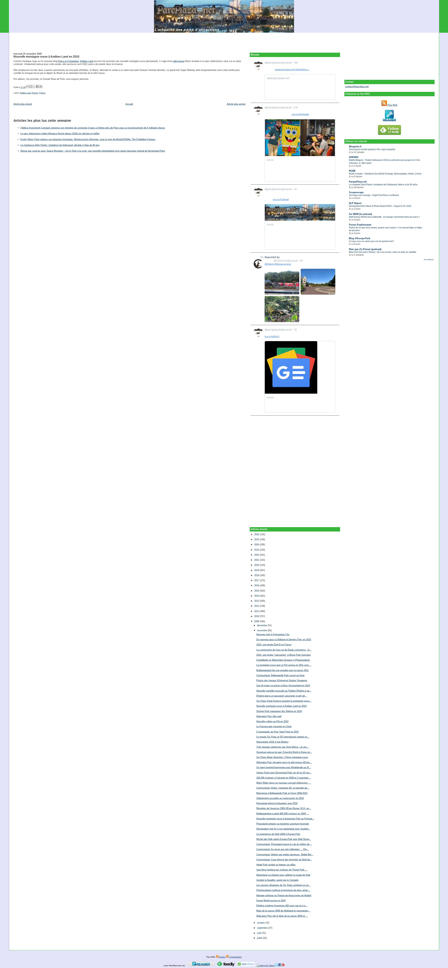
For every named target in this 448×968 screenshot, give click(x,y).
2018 (257, 575)
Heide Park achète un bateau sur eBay (276, 864)
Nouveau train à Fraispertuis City (273, 634)
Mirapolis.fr (355, 146)
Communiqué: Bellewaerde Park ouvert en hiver (280, 675)
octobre (261, 922)
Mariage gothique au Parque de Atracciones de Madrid (283, 895)
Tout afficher (429, 260)
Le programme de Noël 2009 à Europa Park (278, 834)
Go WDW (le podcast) (360, 214)
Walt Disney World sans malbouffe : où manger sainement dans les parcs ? (384, 217)
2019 (257, 570)
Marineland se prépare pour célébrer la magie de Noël (283, 875)
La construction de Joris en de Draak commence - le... (284, 650)
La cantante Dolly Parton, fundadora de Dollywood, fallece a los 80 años (383, 184)
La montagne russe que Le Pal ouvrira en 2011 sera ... (283, 665)
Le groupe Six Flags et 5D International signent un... (282, 736)
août (259, 933)
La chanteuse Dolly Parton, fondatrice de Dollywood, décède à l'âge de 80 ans (59, 145)
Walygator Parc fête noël (268, 716)
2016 (257, 585)
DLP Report (355, 203)
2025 (257, 539)
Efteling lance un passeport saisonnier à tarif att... (281, 696)
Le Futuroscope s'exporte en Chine (274, 726)
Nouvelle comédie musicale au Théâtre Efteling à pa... (283, 690)
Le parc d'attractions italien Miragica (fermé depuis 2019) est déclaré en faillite (59, 133)
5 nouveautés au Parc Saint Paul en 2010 (277, 731)
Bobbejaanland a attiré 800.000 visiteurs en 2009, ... (282, 813)
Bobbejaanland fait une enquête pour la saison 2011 (282, 670)
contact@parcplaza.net (357, 86)
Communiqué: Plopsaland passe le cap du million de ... (284, 844)
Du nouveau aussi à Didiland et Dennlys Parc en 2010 (283, 639)
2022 (257, 555)
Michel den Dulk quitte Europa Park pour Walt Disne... (283, 839)
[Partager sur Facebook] (37, 86)
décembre (262, 625)
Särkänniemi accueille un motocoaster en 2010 (280, 798)
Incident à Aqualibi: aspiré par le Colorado (277, 880)
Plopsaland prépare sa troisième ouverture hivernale (282, 823)
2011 (257, 611)
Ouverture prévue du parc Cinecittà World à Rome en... (284, 752)
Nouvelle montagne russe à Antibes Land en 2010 (46, 56)
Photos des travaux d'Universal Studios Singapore (281, 680)
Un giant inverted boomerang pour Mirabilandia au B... (283, 767)
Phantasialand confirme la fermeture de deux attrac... (283, 890)
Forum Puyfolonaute (360, 224)
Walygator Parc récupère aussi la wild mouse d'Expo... (284, 762)
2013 (257, 601)
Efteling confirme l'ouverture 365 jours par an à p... (281, 905)
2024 (257, 544)
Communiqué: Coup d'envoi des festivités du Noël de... (284, 859)
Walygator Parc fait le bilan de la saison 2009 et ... (282, 916)
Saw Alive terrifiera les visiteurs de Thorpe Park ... (281, 869)
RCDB (352, 171)
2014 (257, 595)
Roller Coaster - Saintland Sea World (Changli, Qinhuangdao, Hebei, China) (385, 174)
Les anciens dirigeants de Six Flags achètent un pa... (283, 885)
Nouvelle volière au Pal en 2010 (272, 721)
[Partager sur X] (34, 86)
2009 (257, 621)
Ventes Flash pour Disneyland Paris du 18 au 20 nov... (284, 772)
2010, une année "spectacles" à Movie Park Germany (283, 655)
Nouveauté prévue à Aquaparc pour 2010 (277, 803)
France (42, 93)
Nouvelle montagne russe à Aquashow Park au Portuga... (285, 818)
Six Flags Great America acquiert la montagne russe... (284, 701)
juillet (260, 938)
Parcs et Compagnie (68, 61)
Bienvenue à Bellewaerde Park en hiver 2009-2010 (281, 793)
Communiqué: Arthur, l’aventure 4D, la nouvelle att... (282, 788)
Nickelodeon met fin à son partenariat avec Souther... (283, 829)
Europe (35, 93)
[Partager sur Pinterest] (41, 86)
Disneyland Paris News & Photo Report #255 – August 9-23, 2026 (380, 206)
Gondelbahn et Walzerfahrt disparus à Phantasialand (283, 660)
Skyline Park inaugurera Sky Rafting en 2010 (279, 711)
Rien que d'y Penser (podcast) (365, 249)
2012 (257, 606)
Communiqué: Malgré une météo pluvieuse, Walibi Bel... (284, 854)
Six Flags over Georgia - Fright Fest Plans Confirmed (374, 195)
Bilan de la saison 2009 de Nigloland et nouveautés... (283, 910)
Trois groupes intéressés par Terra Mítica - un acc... (282, 747)
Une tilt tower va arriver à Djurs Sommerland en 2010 (283, 685)
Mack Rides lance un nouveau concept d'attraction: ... (283, 783)
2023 (257, 549)
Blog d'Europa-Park (359, 238)
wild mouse (178, 61)
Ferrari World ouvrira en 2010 (271, 900)
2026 (257, 534)
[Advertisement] (224, 40)
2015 (257, 590)
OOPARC (354, 157)
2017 (257, 580)
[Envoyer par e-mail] (27, 86)
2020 (257, 565)
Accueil (129, 104)
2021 (257, 560)
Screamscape (356, 192)
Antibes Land (86, 61)
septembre (262, 928)
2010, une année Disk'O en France (273, 644)
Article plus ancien (236, 104)
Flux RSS (392, 105)
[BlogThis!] (31, 86)
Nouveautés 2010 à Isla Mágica (272, 742)
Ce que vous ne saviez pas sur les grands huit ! (371, 241)
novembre (262, 630)
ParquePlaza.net (358, 181)
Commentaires (235, 957)
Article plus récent (22, 104)
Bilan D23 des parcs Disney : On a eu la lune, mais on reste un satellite (382, 252)
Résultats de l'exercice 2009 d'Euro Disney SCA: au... (283, 808)
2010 (257, 616)
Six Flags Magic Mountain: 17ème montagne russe (282, 757)
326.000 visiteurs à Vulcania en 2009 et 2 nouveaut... (283, 777)
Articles (222, 957)
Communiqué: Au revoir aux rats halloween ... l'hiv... (282, 849)
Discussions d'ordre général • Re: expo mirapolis (372, 149)
